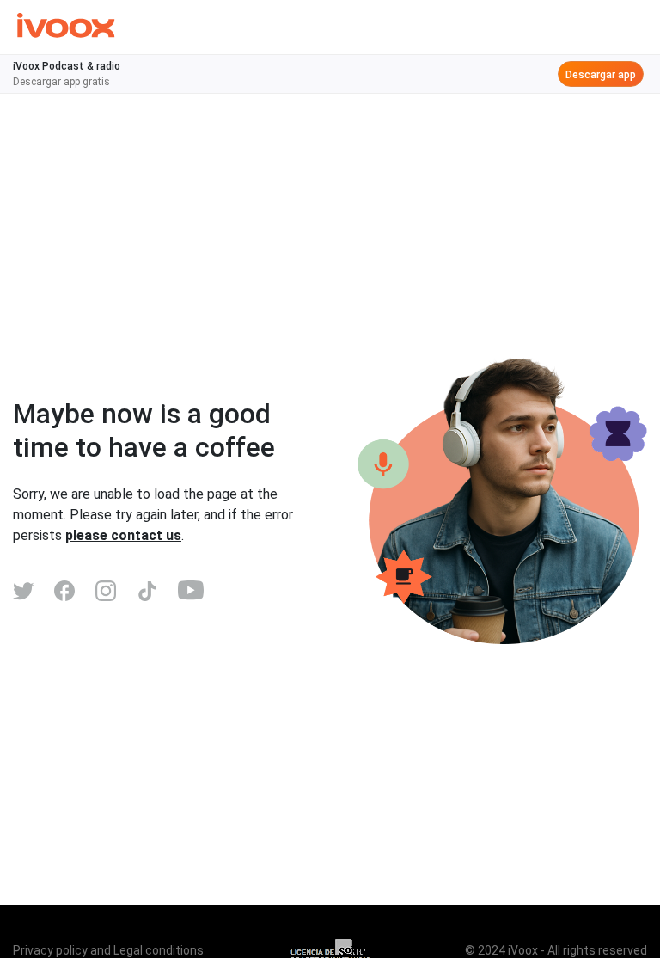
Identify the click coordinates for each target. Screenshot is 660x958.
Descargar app (600, 75)
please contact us (123, 535)
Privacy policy (50, 950)
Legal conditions (158, 950)
